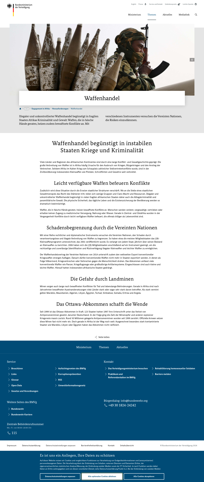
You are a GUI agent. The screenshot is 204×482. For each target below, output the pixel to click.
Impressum (11, 445)
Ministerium (83, 347)
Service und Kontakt (156, 4)
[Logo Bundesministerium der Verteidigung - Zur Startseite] (19, 10)
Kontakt (111, 445)
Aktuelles (122, 347)
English (133, 4)
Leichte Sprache (188, 4)
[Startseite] (20, 109)
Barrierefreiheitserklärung (91, 445)
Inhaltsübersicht (127, 445)
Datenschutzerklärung (31, 445)
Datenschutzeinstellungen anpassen (60, 445)
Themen (104, 347)
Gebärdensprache (171, 4)
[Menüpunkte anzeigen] (26, 108)
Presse (140, 4)
